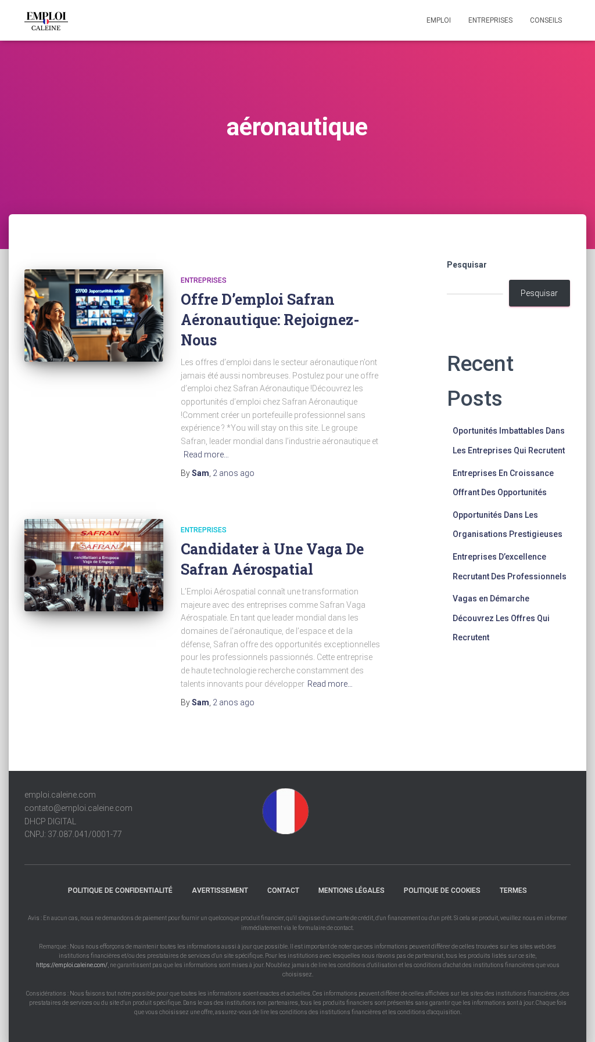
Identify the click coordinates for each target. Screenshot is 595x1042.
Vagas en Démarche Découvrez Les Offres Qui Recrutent (501, 618)
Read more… (206, 454)
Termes (513, 890)
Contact (283, 890)
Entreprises (490, 20)
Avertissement (220, 890)
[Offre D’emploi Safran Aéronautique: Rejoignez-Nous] (93, 315)
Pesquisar (467, 264)
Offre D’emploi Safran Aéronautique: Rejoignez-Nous (270, 319)
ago (234, 473)
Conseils (546, 20)
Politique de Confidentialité (120, 890)
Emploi (438, 20)
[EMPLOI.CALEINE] (46, 20)
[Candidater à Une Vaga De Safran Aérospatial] (93, 565)
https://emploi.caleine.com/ (71, 965)
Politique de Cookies (442, 890)
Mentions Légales (351, 890)
